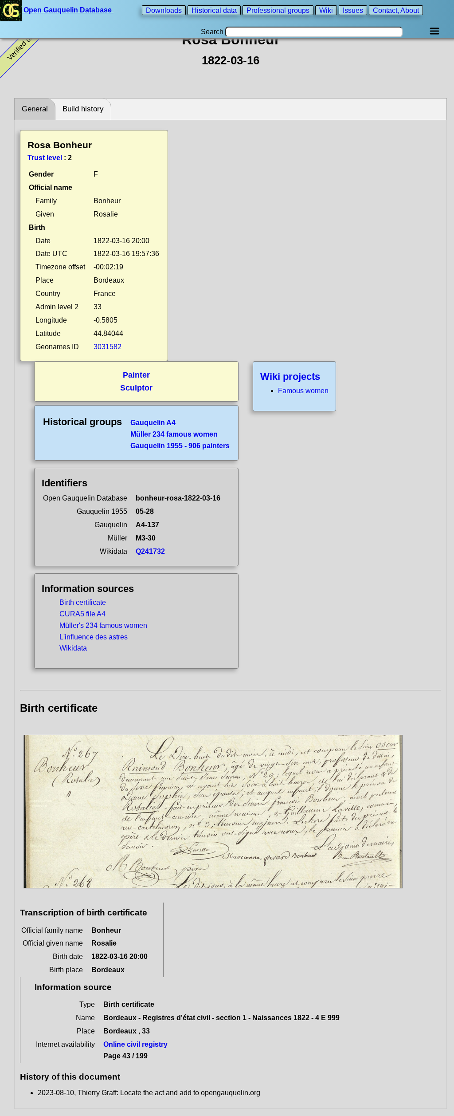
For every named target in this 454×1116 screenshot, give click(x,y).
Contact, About (396, 10)
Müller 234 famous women (174, 434)
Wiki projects (290, 376)
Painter (136, 375)
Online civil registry (135, 1044)
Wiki (326, 10)
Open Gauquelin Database (68, 10)
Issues (353, 10)
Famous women (303, 390)
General (35, 109)
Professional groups (278, 10)
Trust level (44, 158)
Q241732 (150, 551)
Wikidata (73, 648)
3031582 (107, 347)
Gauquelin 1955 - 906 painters (180, 446)
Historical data (214, 10)
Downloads (164, 10)
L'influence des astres (93, 637)
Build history (83, 109)
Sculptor (136, 387)
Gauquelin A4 (153, 422)
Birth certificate (82, 602)
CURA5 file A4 (82, 614)
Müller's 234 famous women (103, 625)
